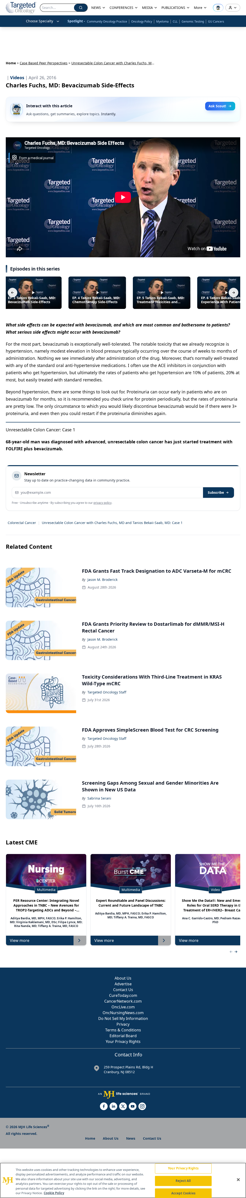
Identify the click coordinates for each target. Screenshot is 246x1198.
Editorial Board (123, 1035)
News (130, 1138)
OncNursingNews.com (123, 1012)
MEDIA (147, 7)
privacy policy (102, 503)
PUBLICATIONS (173, 7)
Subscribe (216, 492)
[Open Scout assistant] (218, 8)
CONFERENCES (121, 7)
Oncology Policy (141, 21)
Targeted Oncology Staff (106, 692)
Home (11, 63)
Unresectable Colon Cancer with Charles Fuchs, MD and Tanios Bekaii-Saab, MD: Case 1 (112, 522)
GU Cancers (216, 21)
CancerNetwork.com (123, 1001)
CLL (175, 21)
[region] (123, 1180)
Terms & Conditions (123, 1030)
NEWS (96, 7)
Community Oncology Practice (107, 21)
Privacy (123, 1024)
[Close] (238, 1179)
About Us (123, 978)
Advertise (123, 984)
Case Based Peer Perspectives (44, 63)
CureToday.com (123, 995)
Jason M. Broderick (102, 579)
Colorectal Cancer (22, 522)
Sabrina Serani (99, 798)
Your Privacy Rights (123, 1041)
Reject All (183, 1181)
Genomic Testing (193, 21)
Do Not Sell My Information (123, 1018)
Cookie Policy (54, 1193)
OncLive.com (123, 1007)
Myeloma (162, 21)
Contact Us (123, 989)
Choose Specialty (39, 21)
